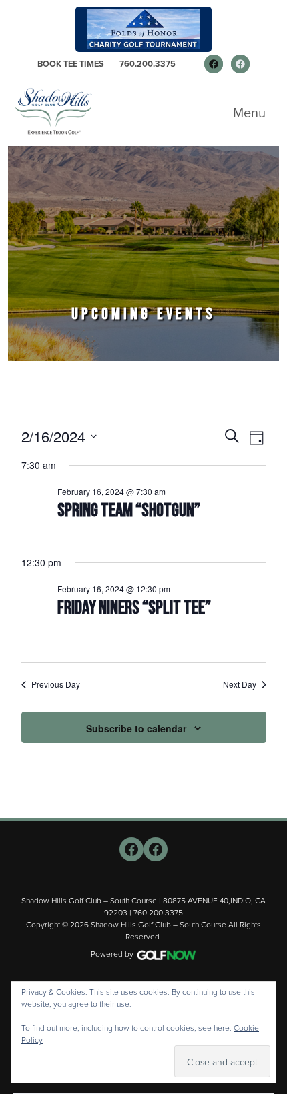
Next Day (239, 684)
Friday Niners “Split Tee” (134, 608)
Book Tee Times (70, 63)
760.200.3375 (147, 63)
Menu (249, 113)
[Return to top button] (270, 801)
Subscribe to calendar (136, 728)
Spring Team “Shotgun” (128, 511)
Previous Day (55, 684)
